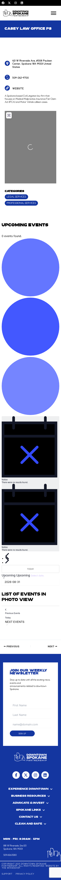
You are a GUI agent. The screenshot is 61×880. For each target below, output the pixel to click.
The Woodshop (11, 868)
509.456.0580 (10, 855)
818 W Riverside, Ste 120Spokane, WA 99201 (14, 847)
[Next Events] (7, 560)
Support (7, 874)
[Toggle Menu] (53, 13)
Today (30, 568)
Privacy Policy (25, 874)
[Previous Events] (7, 556)
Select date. (37, 575)
